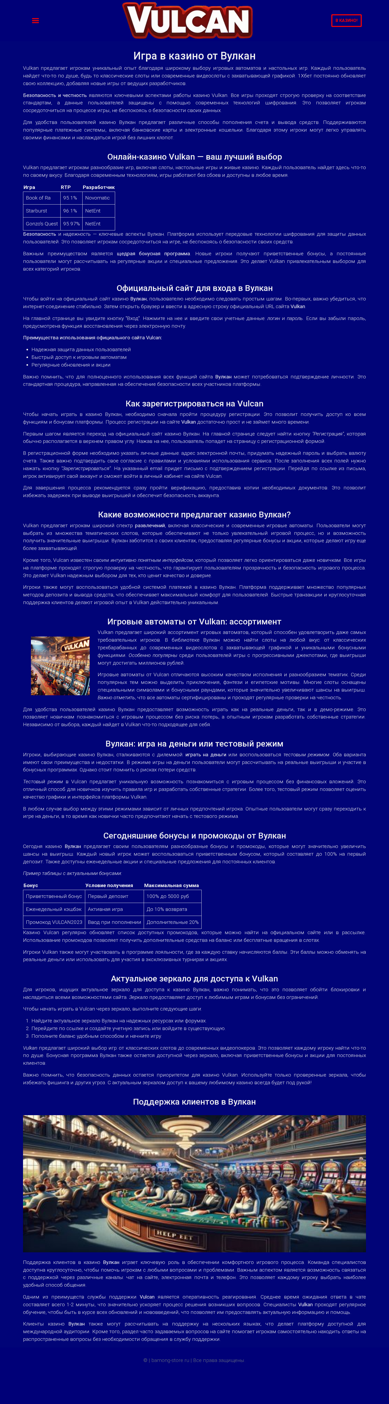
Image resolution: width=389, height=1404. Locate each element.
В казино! (347, 20)
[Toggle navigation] (35, 21)
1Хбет (305, 76)
